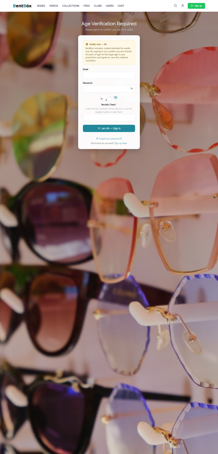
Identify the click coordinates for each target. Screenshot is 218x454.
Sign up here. (120, 143)
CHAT (121, 5)
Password (87, 83)
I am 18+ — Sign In (111, 128)
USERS (110, 5)
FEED (86, 5)
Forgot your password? (110, 138)
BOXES (41, 5)
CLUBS (98, 5)
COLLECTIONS (70, 5)
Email (86, 69)
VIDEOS (53, 5)
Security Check (109, 104)
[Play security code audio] (115, 97)
